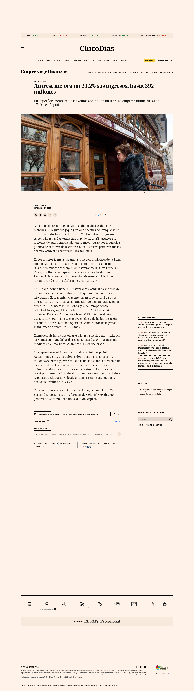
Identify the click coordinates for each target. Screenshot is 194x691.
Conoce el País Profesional (97, 621)
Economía (66, 60)
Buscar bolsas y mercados (151, 412)
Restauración (86, 434)
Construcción (125, 72)
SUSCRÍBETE (149, 61)
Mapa (93, 685)
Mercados (57, 60)
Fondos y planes (90, 60)
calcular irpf (29, 608)
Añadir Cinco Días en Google (109, 215)
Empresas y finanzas (44, 60)
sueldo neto (63, 608)
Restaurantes (64, 434)
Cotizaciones (77, 60)
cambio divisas (100, 608)
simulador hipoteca (47, 608)
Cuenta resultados (41, 434)
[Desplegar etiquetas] (119, 434)
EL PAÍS (123, 59)
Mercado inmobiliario (141, 72)
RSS (97, 685)
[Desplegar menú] (23, 48)
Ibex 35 (29, 35)
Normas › (117, 421)
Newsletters (103, 685)
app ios (152, 608)
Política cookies (41, 685)
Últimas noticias (104, 60)
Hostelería (98, 434)
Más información (40, 446)
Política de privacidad (73, 685)
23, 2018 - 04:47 (42, 208)
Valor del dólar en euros (149, 35)
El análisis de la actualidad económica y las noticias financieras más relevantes (67, 414)
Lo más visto (144, 384)
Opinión (114, 60)
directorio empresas (117, 608)
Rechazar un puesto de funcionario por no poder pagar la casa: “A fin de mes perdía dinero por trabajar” (155, 349)
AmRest (53, 434)
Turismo (155, 72)
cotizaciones (134, 608)
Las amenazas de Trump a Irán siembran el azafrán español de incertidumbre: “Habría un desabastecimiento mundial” (155, 336)
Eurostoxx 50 (116, 35)
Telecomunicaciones (103, 72)
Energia (116, 72)
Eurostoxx (150, 425)
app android (164, 608)
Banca (90, 72)
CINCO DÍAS (40, 205)
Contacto (24, 685)
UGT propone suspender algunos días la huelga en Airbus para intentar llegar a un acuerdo (155, 324)
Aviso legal (31, 685)
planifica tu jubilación (82, 608)
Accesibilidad (86, 685)
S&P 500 (55, 35)
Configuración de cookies (56, 685)
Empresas (75, 434)
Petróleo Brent (85, 35)
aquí (89, 446)
